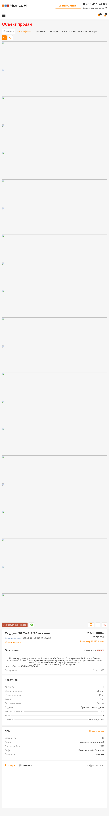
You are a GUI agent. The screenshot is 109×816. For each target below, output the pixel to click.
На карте (11, 765)
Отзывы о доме (96, 731)
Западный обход (13, 638)
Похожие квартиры (87, 31)
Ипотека (72, 31)
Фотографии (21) (25, 31)
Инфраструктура (95, 765)
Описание (40, 31)
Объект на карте (13, 642)
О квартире (52, 31)
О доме (63, 31)
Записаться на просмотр (14, 625)
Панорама (27, 765)
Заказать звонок (68, 5)
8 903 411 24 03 (95, 4)
